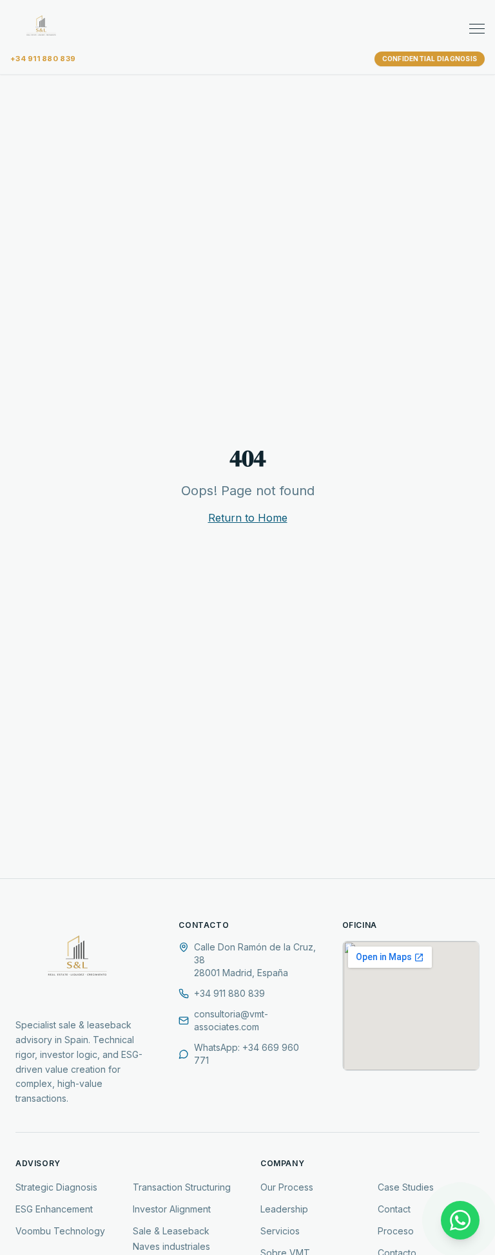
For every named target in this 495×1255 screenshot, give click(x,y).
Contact (394, 1208)
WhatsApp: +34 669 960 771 (246, 1054)
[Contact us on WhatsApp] (460, 1220)
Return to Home (247, 517)
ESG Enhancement (54, 1208)
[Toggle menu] (477, 28)
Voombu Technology (60, 1230)
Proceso (396, 1230)
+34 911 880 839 (42, 58)
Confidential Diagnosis (430, 58)
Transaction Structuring (182, 1187)
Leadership (284, 1208)
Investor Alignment (172, 1208)
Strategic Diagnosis (56, 1187)
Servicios (280, 1230)
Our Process (286, 1187)
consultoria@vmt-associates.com (231, 1020)
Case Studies (406, 1187)
